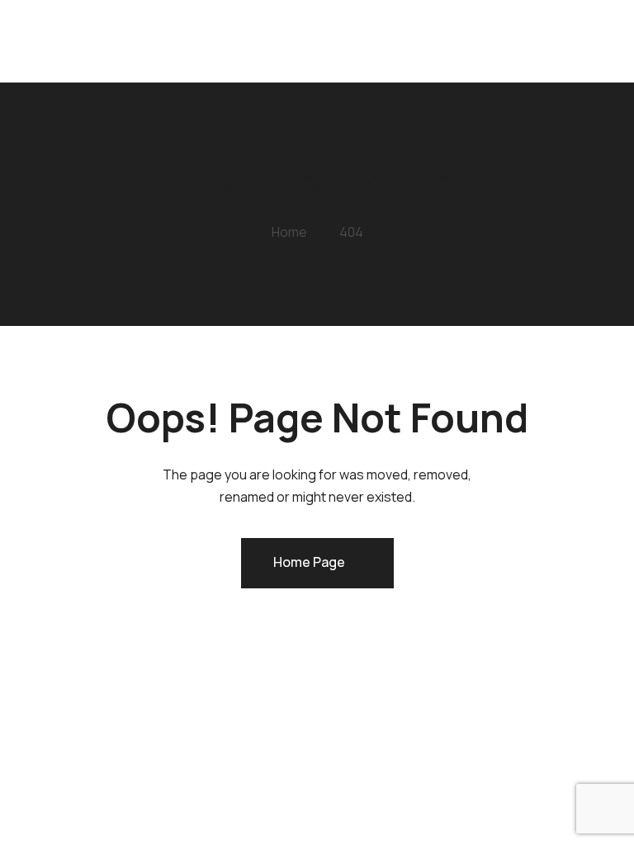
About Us (199, 77)
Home (187, 44)
